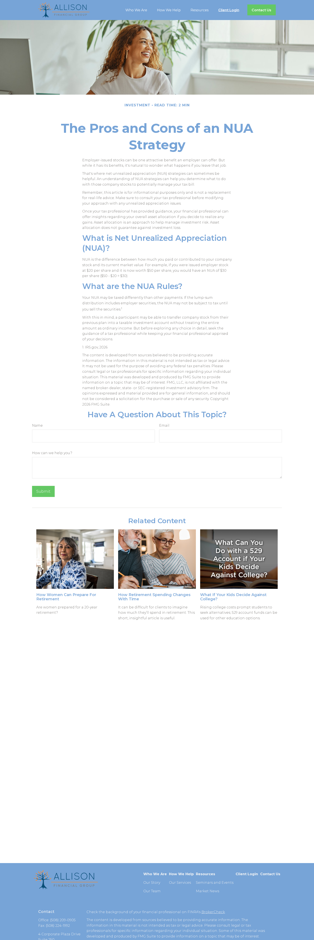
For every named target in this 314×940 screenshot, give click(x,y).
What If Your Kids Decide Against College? (233, 596)
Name (37, 425)
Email (164, 425)
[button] (136, 10)
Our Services (180, 883)
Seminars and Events (214, 883)
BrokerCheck (213, 912)
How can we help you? (52, 453)
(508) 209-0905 (63, 920)
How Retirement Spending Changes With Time (154, 596)
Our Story (151, 883)
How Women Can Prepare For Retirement (66, 596)
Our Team (152, 891)
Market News (207, 891)
